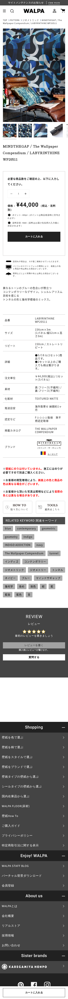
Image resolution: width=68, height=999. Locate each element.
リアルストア (11, 926)
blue (8, 528)
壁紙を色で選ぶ (12, 737)
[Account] (54, 10)
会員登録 (8, 886)
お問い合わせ (11, 945)
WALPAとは (9, 906)
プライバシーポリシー (17, 836)
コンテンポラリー (35, 561)
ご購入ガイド (11, 826)
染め (21, 586)
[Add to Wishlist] (34, 248)
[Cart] (63, 10)
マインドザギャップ (48, 578)
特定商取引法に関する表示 (20, 845)
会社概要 (8, 916)
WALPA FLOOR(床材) (16, 806)
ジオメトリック (30, 20)
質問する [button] (34, 657)
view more (54, 2)
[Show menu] (5, 11)
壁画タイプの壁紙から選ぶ (20, 777)
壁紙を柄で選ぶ (12, 747)
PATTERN (15, 20)
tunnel (54, 553)
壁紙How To (10, 816)
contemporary (26, 528)
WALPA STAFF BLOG (15, 866)
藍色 (19, 594)
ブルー (26, 578)
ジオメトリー (38, 570)
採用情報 (8, 936)
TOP (5, 20)
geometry (11, 536)
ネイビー (10, 578)
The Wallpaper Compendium (24, 553)
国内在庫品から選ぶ (16, 796)
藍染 (7, 594)
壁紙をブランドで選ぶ (17, 767)
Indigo (28, 536)
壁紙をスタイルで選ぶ (17, 757)
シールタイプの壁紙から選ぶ (22, 787)
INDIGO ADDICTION (17, 545)
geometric (48, 528)
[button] (12, 10)
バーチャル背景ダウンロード (22, 876)
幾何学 (9, 586)
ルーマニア (53, 454)
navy (39, 545)
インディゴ (11, 561)
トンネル (57, 570)
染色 (33, 586)
